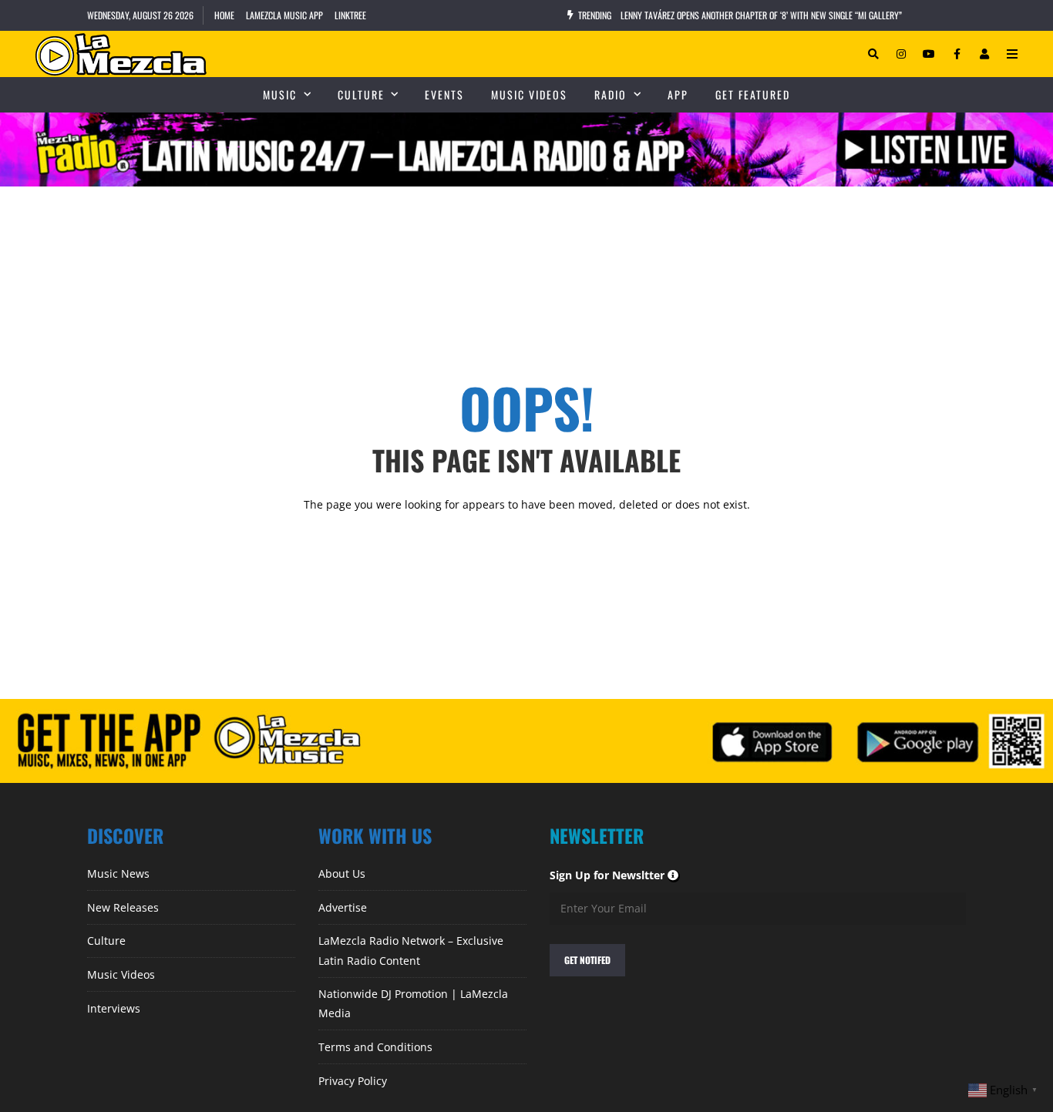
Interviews (113, 1008)
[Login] (984, 54)
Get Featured (752, 94)
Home (224, 15)
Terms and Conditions (375, 1047)
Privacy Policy (352, 1080)
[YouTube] (929, 54)
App (678, 94)
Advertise (342, 907)
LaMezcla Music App (284, 15)
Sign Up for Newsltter (615, 875)
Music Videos (529, 94)
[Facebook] (957, 54)
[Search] (873, 54)
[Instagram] (901, 54)
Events (444, 94)
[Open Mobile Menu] (1012, 54)
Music (280, 94)
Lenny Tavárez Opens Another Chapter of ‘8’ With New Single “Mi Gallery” (761, 15)
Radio (610, 94)
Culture (361, 94)
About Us (341, 873)
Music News (118, 873)
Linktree (350, 15)
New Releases (123, 907)
